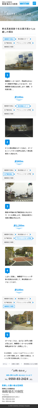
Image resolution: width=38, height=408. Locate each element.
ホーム (5, 364)
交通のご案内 (15, 364)
